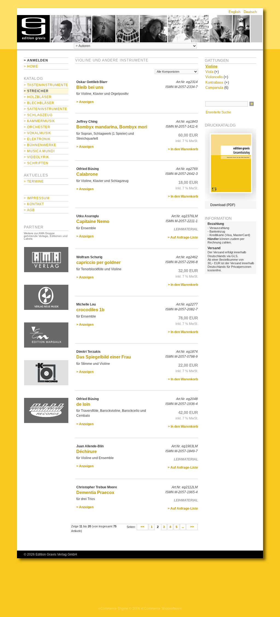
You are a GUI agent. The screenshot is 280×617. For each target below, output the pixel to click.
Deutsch (250, 12)
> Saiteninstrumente (45, 109)
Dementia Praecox (95, 492)
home (33, 28)
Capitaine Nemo (92, 221)
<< (142, 527)
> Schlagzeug (38, 115)
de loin (83, 404)
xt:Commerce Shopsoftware (161, 608)
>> (192, 527)
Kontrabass (214, 82)
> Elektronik (37, 139)
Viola (209, 72)
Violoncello (214, 77)
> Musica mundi (39, 151)
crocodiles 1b (90, 309)
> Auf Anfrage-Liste (183, 237)
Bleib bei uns (89, 87)
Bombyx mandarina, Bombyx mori (111, 127)
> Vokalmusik (37, 133)
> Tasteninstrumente (46, 85)
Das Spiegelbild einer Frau (103, 357)
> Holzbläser (38, 97)
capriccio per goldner (98, 262)
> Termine (34, 181)
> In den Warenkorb (183, 149)
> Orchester (37, 127)
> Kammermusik (39, 121)
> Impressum (36, 198)
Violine (211, 66)
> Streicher (36, 91)
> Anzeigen (85, 102)
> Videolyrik (36, 157)
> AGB (29, 210)
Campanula (214, 88)
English (234, 12)
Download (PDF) (222, 205)
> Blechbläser (39, 103)
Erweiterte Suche (218, 112)
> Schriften (36, 163)
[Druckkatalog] (230, 200)
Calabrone (87, 174)
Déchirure (86, 451)
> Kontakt (34, 204)
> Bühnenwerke (40, 145)
